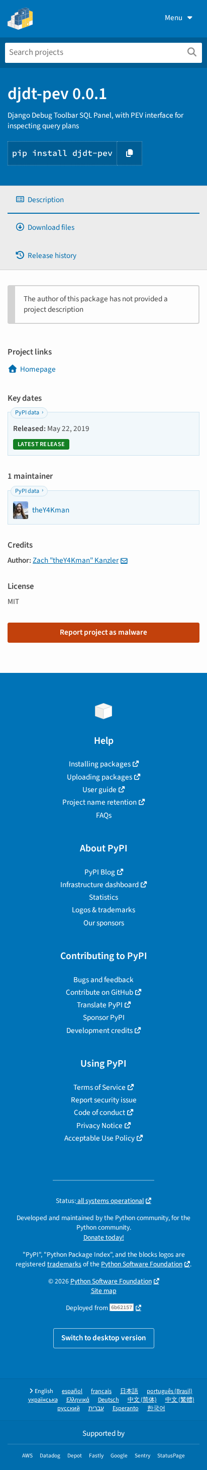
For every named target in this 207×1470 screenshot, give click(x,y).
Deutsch (108, 1400)
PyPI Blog (99, 872)
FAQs (104, 815)
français (101, 1391)
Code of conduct (99, 1112)
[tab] (103, 200)
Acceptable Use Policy (99, 1138)
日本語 (129, 1391)
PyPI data (27, 412)
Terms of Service (99, 1087)
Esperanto (126, 1408)
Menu (173, 17)
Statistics (103, 897)
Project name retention (99, 802)
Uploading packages (99, 777)
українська (43, 1400)
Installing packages (100, 763)
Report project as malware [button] (103, 632)
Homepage (38, 369)
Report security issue (104, 1099)
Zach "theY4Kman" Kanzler (76, 560)
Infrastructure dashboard (99, 884)
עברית (96, 1408)
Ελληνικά (77, 1400)
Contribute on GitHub (99, 992)
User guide (99, 789)
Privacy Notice (99, 1125)
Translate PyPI (100, 1004)
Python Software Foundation (141, 1264)
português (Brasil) (169, 1391)
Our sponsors (103, 922)
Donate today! (103, 1237)
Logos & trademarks (103, 909)
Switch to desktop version (103, 1337)
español (72, 1391)
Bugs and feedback (103, 979)
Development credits (99, 1030)
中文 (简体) (142, 1400)
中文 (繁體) (179, 1400)
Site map (104, 1290)
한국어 (156, 1408)
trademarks (64, 1264)
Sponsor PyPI (104, 1017)
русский (68, 1408)
